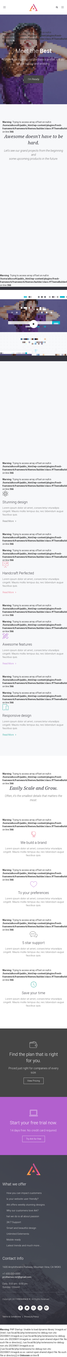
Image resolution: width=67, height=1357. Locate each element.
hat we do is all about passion (23, 1216)
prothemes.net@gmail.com (16, 1277)
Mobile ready (14, 1239)
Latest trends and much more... (24, 1245)
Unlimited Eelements (18, 1233)
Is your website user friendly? (23, 1198)
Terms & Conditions (11, 1316)
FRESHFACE (22, 1299)
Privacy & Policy (31, 1316)
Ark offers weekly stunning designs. (26, 1204)
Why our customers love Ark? (23, 1210)
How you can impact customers (24, 1193)
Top (64, 1354)
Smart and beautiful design (21, 1228)
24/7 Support (14, 1222)
